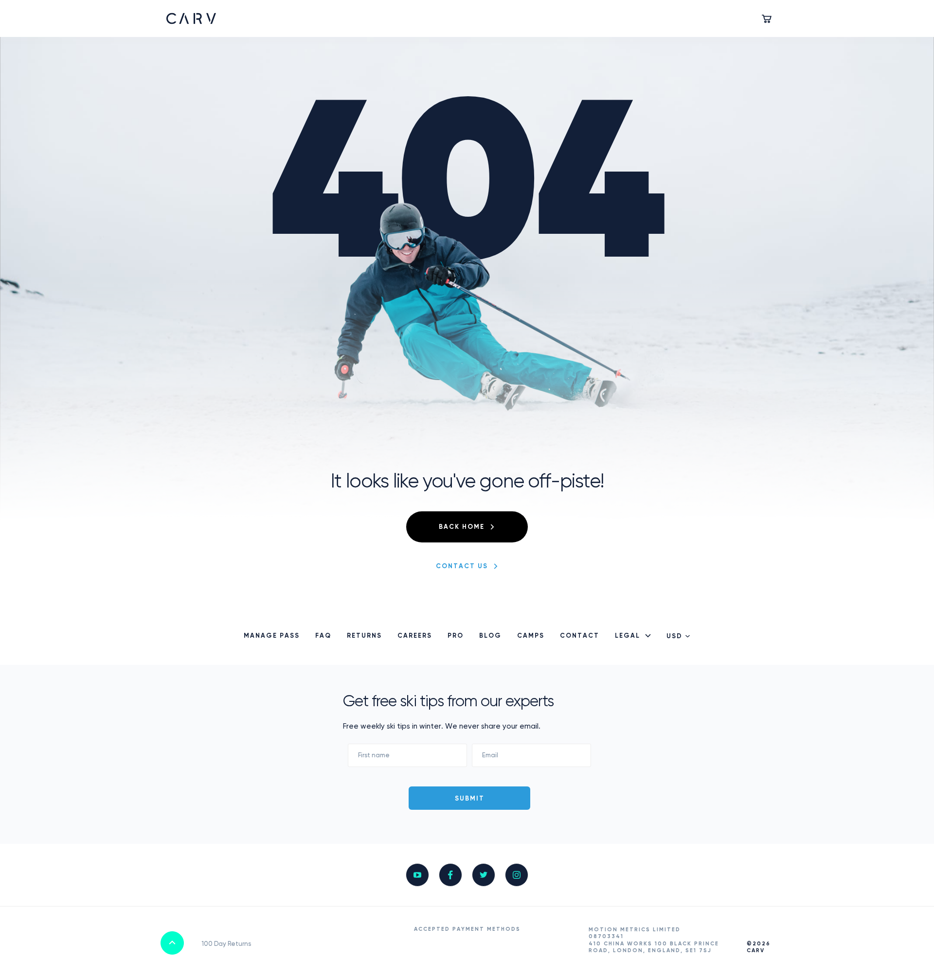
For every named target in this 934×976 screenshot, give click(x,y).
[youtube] (417, 875)
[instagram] (516, 875)
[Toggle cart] (767, 18)
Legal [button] (627, 636)
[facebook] (450, 875)
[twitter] (483, 875)
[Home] (191, 18)
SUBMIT (470, 799)
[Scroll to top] (172, 943)
